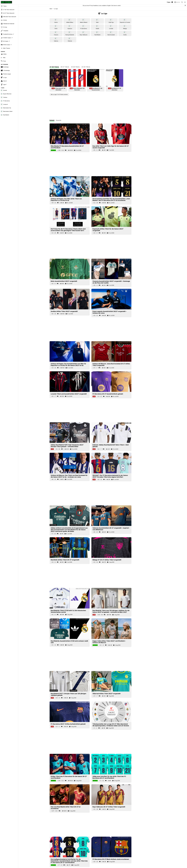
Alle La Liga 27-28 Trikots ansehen (59, 94)
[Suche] (182, 2)
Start (51, 8)
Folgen (168, 2)
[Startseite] (6, 2)
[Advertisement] (90, 54)
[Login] (172, 2)
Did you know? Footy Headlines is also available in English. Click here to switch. (102, 5)
